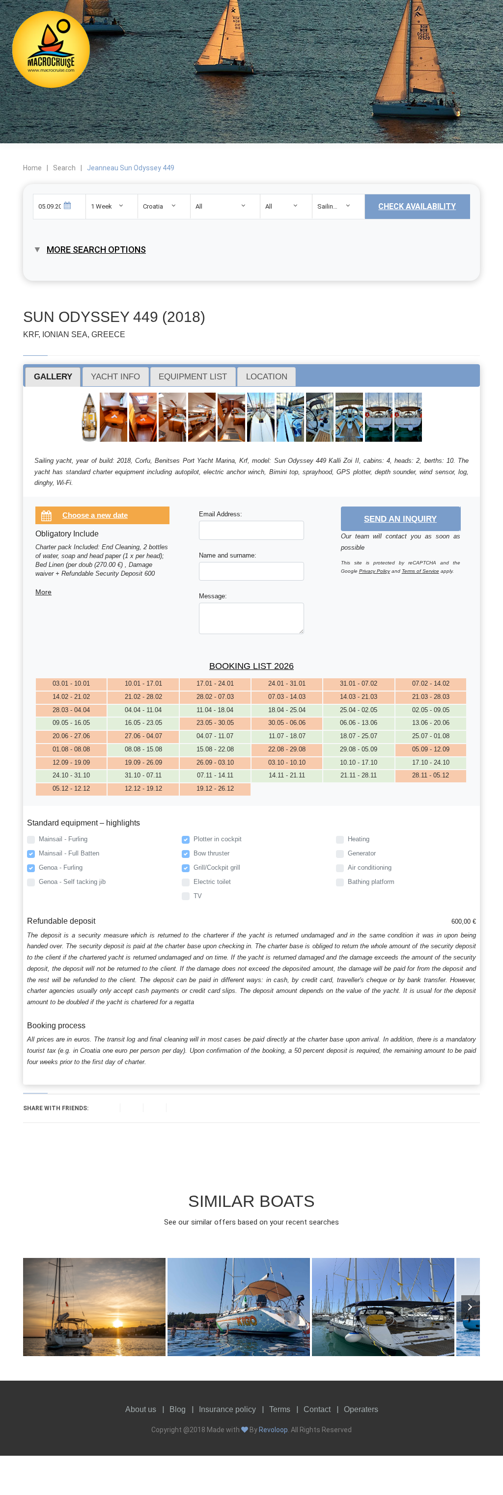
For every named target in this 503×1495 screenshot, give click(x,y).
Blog (177, 1409)
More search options (96, 249)
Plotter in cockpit (218, 839)
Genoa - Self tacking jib (72, 881)
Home (32, 168)
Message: (213, 596)
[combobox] (112, 206)
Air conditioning (369, 867)
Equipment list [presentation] (193, 376)
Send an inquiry (400, 518)
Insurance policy (227, 1409)
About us (140, 1409)
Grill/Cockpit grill (217, 867)
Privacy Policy (374, 571)
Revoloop (273, 1430)
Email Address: (220, 514)
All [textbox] (199, 206)
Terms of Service (420, 571)
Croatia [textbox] (153, 206)
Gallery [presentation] (53, 376)
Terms (279, 1409)
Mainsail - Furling (63, 839)
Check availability (417, 206)
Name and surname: (227, 555)
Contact (317, 1409)
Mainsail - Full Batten (69, 853)
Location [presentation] (266, 376)
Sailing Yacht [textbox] (335, 206)
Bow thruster (211, 853)
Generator (362, 853)
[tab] (53, 377)
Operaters (361, 1409)
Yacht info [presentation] (115, 376)
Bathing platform (371, 881)
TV (198, 896)
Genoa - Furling (61, 867)
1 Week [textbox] (101, 206)
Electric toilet (212, 881)
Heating (358, 839)
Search (64, 168)
